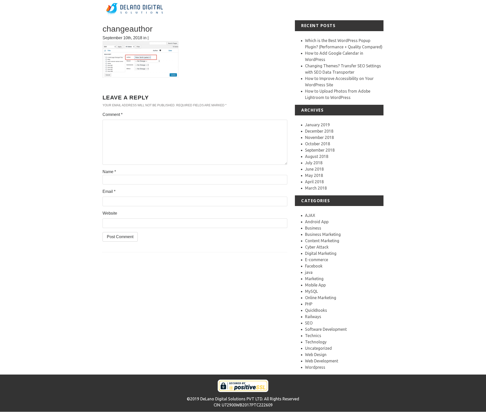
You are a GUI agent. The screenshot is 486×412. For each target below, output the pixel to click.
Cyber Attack (317, 247)
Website (110, 213)
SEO (309, 323)
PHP (308, 304)
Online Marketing (320, 297)
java (309, 272)
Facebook (313, 266)
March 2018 (316, 188)
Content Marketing (322, 240)
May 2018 (314, 175)
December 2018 (319, 131)
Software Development (326, 329)
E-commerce (316, 259)
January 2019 (317, 124)
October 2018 (317, 143)
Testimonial (333, 10)
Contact (376, 10)
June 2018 (314, 169)
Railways (313, 316)
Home (254, 10)
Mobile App (315, 285)
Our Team (356, 10)
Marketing (314, 278)
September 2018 (320, 150)
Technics (313, 335)
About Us (272, 10)
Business (313, 228)
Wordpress (315, 367)
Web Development (321, 361)
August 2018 (316, 156)
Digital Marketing (320, 253)
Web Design (316, 354)
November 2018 (319, 137)
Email (109, 191)
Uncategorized (318, 348)
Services (292, 10)
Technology (316, 342)
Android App (317, 221)
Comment (113, 114)
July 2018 (313, 162)
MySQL (311, 291)
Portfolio (311, 10)
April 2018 (314, 181)
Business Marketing (323, 234)
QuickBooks (316, 310)
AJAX (310, 215)
